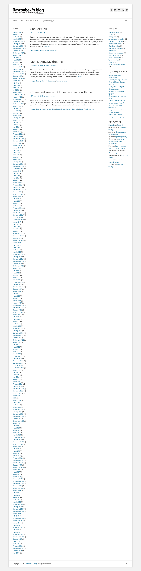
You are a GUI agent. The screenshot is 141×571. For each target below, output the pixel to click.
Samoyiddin (112, 160)
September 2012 (18, 340)
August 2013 (17, 314)
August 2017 (17, 222)
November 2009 (18, 416)
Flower (53, 109)
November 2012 (18, 335)
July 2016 (16, 245)
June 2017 (16, 226)
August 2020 (17, 148)
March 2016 (17, 252)
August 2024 (17, 55)
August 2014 (17, 291)
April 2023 (16, 90)
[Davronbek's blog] (28, 11)
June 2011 (16, 375)
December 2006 (18, 481)
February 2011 (17, 384)
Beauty (43, 109)
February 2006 (18, 504)
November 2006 (18, 483)
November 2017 (18, 215)
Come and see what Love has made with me (61, 92)
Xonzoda (111, 125)
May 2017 (16, 229)
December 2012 (18, 333)
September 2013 (18, 312)
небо (65, 81)
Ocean (81, 109)
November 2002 (18, 537)
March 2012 (17, 354)
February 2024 (18, 67)
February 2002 (18, 546)
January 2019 (17, 187)
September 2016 (18, 240)
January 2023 (17, 97)
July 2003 (16, 530)
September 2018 (18, 194)
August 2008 (17, 446)
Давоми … (48, 46)
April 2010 (16, 405)
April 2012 (16, 351)
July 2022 (16, 108)
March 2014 (17, 301)
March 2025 (17, 39)
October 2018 (17, 192)
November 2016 (18, 236)
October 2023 (17, 76)
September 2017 (18, 219)
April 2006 (16, 500)
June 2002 (16, 541)
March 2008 (17, 456)
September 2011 (18, 368)
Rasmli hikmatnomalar (116, 53)
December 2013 (18, 305)
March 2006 (17, 502)
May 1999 (16, 553)
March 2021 (17, 132)
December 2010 (18, 389)
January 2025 (17, 44)
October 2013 (17, 310)
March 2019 (17, 182)
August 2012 (17, 342)
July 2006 (16, 493)
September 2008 (18, 444)
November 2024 (18, 48)
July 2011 (16, 372)
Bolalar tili (120, 125)
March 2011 (17, 382)
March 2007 (17, 476)
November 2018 (18, 189)
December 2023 (18, 71)
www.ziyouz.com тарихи (29, 21)
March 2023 (17, 92)
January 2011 (17, 386)
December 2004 (18, 518)
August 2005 (17, 514)
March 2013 (17, 326)
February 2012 (18, 356)
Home (15, 21)
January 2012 (17, 358)
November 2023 (18, 74)
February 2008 (18, 458)
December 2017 (18, 213)
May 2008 (16, 453)
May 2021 (16, 127)
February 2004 (18, 527)
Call (42, 50)
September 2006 (18, 488)
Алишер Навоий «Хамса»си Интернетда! (116, 141)
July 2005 (16, 516)
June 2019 (16, 176)
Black (43, 81)
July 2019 (16, 173)
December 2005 (18, 509)
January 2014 (17, 303)
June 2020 (16, 152)
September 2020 (18, 145)
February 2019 (18, 185)
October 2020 (17, 143)
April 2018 (16, 206)
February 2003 (18, 534)
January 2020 (17, 162)
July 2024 (16, 57)
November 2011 (18, 363)
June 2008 (16, 451)
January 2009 (17, 439)
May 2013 (16, 321)
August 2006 (17, 490)
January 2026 (17, 32)
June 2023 (16, 85)
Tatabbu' (111, 62)
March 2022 (17, 115)
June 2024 (16, 60)
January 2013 (17, 331)
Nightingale (75, 109)
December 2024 (18, 46)
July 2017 (16, 224)
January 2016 (17, 257)
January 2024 (17, 69)
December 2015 (18, 259)
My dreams (49, 81)
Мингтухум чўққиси (115, 114)
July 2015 (16, 270)
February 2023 (18, 94)
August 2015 (17, 268)
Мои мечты (59, 81)
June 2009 (16, 428)
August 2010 (17, 400)
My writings (35, 50)
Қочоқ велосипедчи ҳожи (117, 117)
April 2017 (16, 231)
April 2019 (16, 180)
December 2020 (18, 139)
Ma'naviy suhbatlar (114, 44)
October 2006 (17, 486)
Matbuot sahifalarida (115, 48)
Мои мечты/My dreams (46, 61)
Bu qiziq (111, 34)
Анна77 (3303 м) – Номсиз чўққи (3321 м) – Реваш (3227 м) (117, 82)
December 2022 (18, 99)
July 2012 (16, 344)
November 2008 (18, 442)
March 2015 (17, 280)
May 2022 (16, 113)
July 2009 (16, 426)
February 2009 (18, 437)
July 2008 (16, 449)
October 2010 (17, 393)
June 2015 (16, 273)
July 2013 (16, 317)
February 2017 (18, 233)
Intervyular (112, 37)
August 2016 (17, 243)
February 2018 (18, 208)
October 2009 (17, 419)
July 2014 (16, 294)
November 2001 (18, 548)
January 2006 (17, 507)
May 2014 (16, 298)
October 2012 (17, 338)
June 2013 (16, 319)
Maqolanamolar (113, 46)
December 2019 (18, 164)
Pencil (86, 109)
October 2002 (17, 539)
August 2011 (17, 370)
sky (54, 81)
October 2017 (17, 217)
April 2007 (16, 474)
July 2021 (16, 122)
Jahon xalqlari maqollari (116, 39)
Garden (58, 109)
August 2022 (17, 106)
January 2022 (17, 118)
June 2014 (16, 296)
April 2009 (16, 432)
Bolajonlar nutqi (113, 32)
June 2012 (16, 347)
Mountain (68, 109)
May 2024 (16, 62)
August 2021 (17, 120)
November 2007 (18, 463)
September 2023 (18, 78)
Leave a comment (51, 33)
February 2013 (18, 328)
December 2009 (18, 414)
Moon (63, 109)
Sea (89, 109)
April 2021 (16, 129)
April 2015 (16, 277)
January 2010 (17, 412)
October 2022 (17, 101)
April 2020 (16, 157)
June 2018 (16, 201)
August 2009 (17, 423)
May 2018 (16, 203)
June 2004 (16, 525)
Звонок (51, 50)
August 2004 (17, 523)
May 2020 (16, 155)
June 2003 (16, 532)
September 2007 (18, 467)
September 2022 (18, 104)
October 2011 (17, 365)
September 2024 (18, 53)
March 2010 (17, 407)
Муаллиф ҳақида (48, 21)
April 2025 (16, 37)
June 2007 (16, 472)
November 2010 (18, 391)
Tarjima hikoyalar (114, 57)
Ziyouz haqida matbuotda (116, 64)
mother (47, 50)
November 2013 (18, 307)
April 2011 (16, 379)
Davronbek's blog (31, 564)
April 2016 (16, 250)
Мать (56, 50)
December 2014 (18, 287)
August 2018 (17, 196)
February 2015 (18, 282)
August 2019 (17, 171)
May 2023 (16, 88)
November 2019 (18, 166)
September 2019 (18, 169)
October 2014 (17, 289)
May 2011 (16, 377)
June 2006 (16, 495)
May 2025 (16, 34)
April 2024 (16, 64)
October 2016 (17, 238)
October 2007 (17, 465)
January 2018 (17, 210)
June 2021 (16, 125)
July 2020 (16, 150)
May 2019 (16, 178)
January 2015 (17, 284)
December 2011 (18, 361)
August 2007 (17, 469)
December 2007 (18, 460)
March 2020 (17, 159)
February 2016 (18, 254)
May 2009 (16, 430)
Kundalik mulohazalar (115, 41)
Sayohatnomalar (114, 55)
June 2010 (16, 402)
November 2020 (18, 141)
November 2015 (18, 261)
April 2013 (16, 324)
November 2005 (18, 511)
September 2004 (18, 520)
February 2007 (18, 479)
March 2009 (17, 435)
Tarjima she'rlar (113, 60)
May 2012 (16, 349)
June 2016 (16, 247)
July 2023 (16, 83)
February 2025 (18, 41)
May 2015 (16, 275)
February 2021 (18, 134)
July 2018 (16, 199)
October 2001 (17, 551)
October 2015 (17, 264)
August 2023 (17, 81)
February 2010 (18, 409)
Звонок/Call (38, 29)
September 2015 (18, 266)
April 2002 (16, 544)
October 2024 (17, 51)
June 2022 (16, 111)
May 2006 (16, 497)
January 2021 (17, 136)
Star (93, 109)
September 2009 (18, 421)
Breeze (48, 109)
